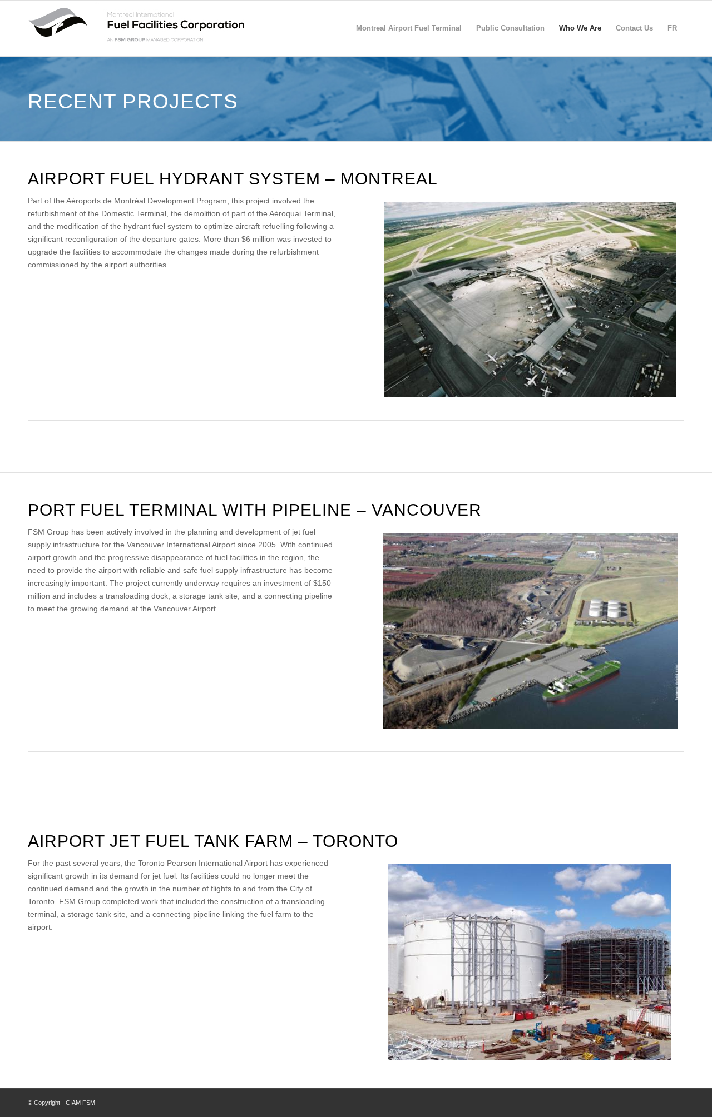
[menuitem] (409, 31)
